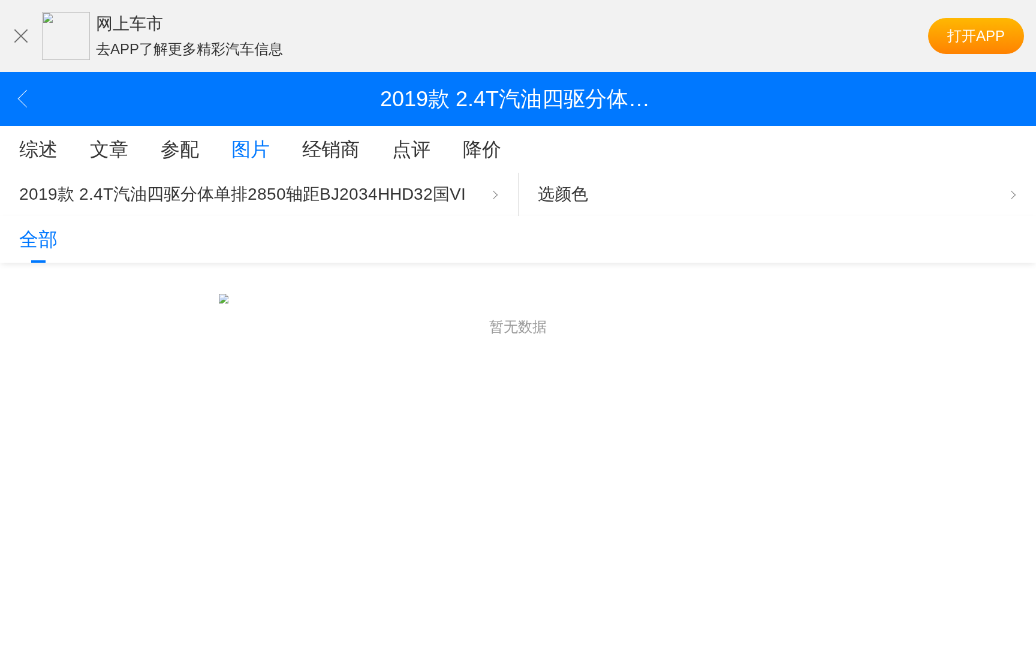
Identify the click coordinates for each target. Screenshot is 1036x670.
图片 (250, 149)
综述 (38, 149)
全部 (38, 239)
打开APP (976, 36)
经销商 (331, 149)
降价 (482, 149)
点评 (411, 149)
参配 (180, 149)
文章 (109, 149)
